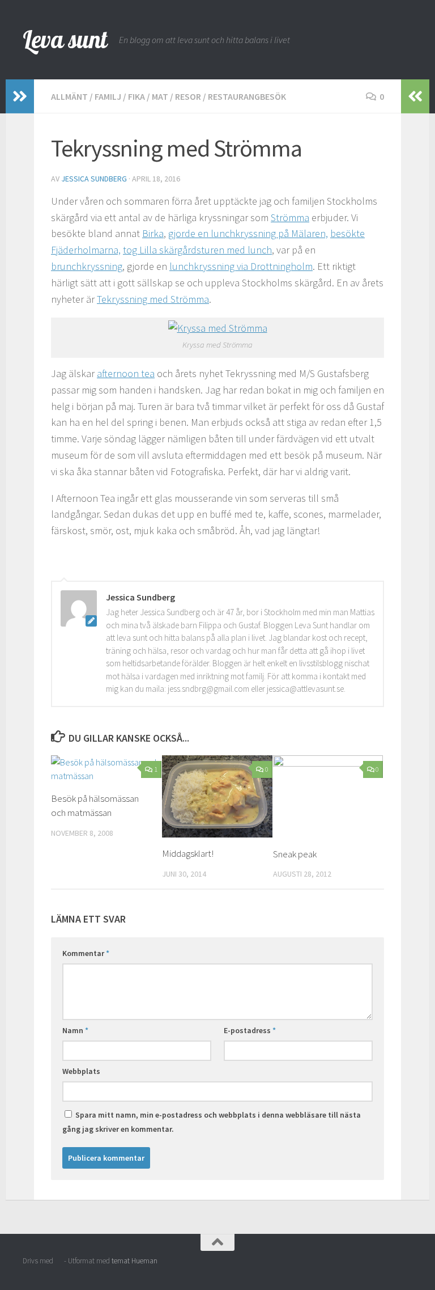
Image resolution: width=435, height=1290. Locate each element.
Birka (153, 233)
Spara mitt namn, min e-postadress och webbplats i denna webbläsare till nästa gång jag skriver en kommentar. (211, 1122)
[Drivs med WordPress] (58, 1260)
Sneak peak (295, 854)
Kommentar (85, 953)
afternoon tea (126, 373)
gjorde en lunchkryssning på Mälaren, (248, 233)
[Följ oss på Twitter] (404, 1264)
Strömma (290, 217)
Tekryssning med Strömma (153, 299)
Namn (75, 1030)
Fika (136, 96)
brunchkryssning (86, 266)
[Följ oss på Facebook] (384, 1264)
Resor (188, 96)
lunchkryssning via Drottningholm (241, 266)
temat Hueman (134, 1261)
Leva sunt (65, 39)
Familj (108, 96)
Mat (160, 96)
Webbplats (81, 1071)
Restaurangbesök (247, 96)
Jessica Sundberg (94, 179)
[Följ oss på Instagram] (364, 1264)
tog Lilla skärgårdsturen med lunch (197, 249)
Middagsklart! (188, 853)
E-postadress (250, 1030)
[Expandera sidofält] (20, 96)
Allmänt (69, 96)
